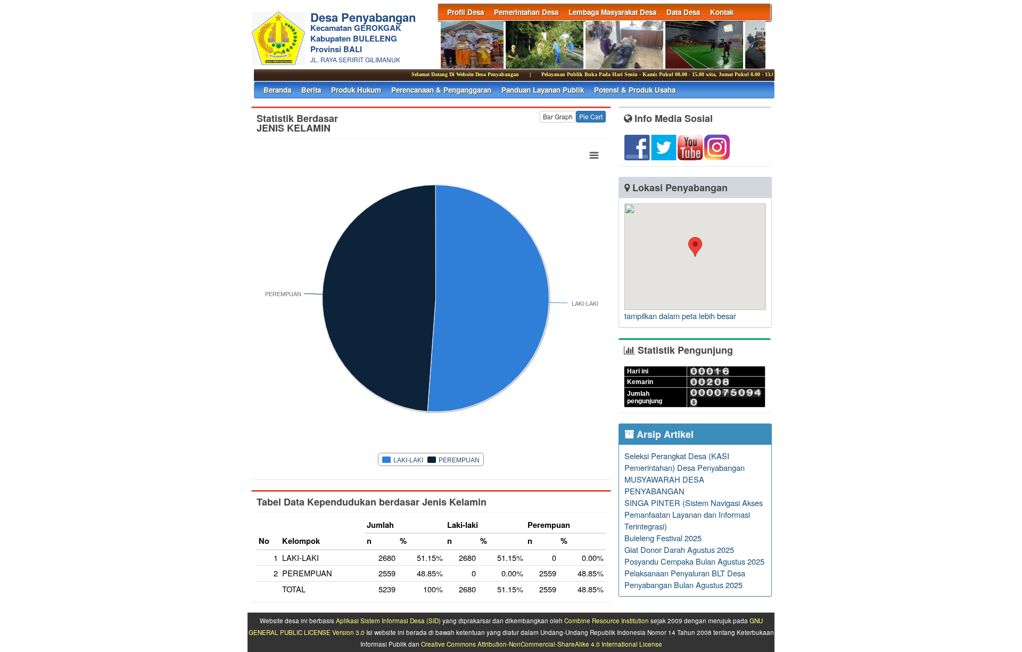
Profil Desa (465, 12)
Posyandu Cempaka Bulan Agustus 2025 (694, 561)
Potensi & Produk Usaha (634, 90)
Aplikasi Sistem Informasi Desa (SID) (388, 620)
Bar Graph (558, 116)
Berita (311, 90)
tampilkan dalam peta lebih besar (680, 315)
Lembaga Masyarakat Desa (612, 12)
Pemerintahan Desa (526, 12)
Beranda (277, 90)
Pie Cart (591, 116)
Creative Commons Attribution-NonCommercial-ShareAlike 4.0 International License (541, 644)
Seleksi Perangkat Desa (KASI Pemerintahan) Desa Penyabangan (684, 461)
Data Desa (683, 12)
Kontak (721, 12)
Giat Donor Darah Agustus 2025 (679, 549)
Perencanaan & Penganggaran (441, 90)
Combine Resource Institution (606, 620)
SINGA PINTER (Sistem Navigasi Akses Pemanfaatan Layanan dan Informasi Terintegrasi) (693, 514)
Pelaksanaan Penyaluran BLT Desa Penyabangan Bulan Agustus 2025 (684, 578)
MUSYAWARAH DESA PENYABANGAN (664, 485)
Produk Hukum (356, 90)
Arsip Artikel (664, 434)
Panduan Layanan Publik (542, 90)
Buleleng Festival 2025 (663, 537)
